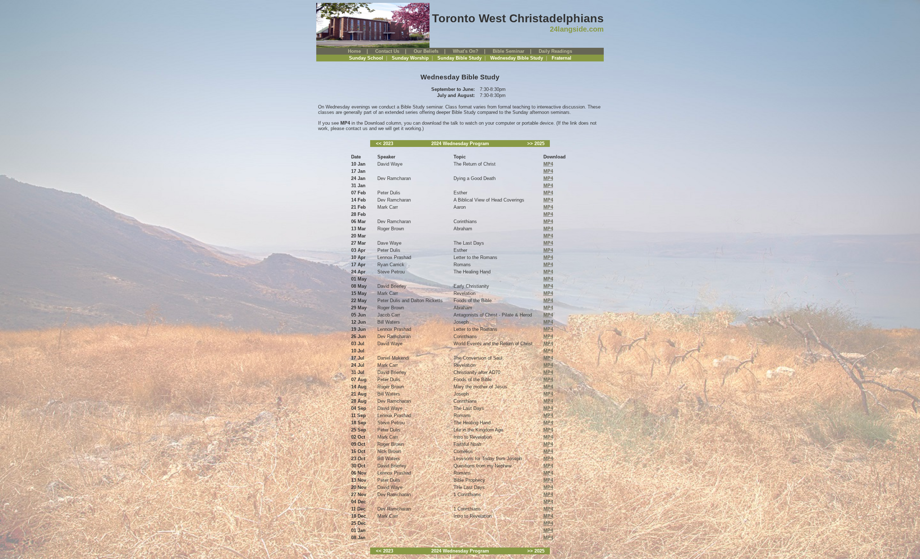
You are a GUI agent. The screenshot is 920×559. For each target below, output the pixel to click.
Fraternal (561, 58)
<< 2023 (384, 143)
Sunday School (366, 58)
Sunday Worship (410, 58)
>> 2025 (535, 143)
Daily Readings (555, 51)
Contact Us (387, 51)
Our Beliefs (426, 51)
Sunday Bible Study (459, 58)
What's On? (465, 51)
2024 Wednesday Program (460, 143)
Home (354, 51)
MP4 (548, 164)
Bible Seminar (508, 51)
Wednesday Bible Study (516, 58)
